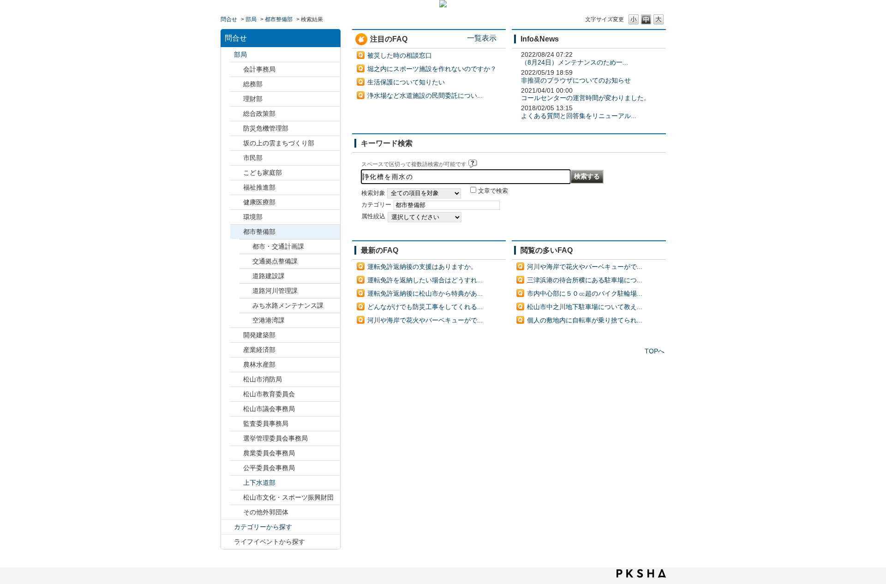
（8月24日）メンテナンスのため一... (574, 62)
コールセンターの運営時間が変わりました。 (585, 97)
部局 (251, 19)
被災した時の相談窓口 (399, 55)
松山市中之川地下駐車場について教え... (584, 306)
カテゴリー (376, 205)
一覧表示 (482, 38)
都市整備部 (279, 19)
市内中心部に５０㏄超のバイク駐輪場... (584, 293)
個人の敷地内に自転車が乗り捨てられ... (584, 320)
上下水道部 (259, 482)
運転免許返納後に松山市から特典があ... (425, 293)
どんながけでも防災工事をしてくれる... (425, 306)
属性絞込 (373, 216)
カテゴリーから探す (263, 526)
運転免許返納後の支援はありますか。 (422, 266)
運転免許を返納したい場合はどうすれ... (425, 280)
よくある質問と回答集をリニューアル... (578, 115)
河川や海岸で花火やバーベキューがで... (425, 320)
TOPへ (654, 351)
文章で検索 (493, 191)
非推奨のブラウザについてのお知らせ (576, 80)
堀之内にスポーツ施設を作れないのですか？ (432, 68)
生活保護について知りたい (406, 82)
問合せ (229, 19)
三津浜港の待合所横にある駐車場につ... (584, 280)
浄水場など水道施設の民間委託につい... (425, 95)
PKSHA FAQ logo (641, 573)
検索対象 (373, 193)
